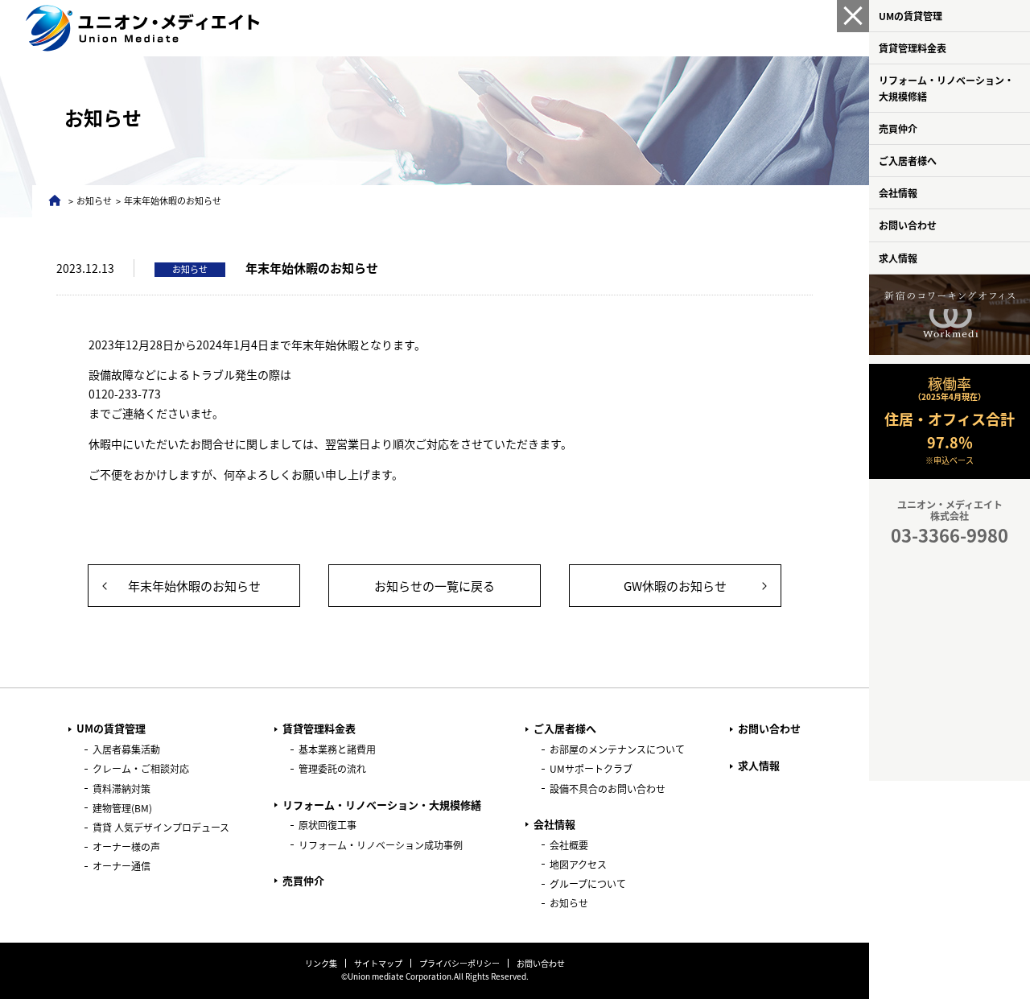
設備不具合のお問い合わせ (607, 788)
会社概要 (569, 845)
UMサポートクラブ (591, 768)
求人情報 (898, 258)
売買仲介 (898, 128)
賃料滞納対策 (121, 788)
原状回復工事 (327, 825)
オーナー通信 (121, 866)
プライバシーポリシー (459, 963)
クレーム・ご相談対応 (141, 768)
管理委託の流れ (332, 768)
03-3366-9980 (949, 534)
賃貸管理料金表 (912, 48)
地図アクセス (578, 864)
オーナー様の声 (126, 846)
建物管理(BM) (122, 808)
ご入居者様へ (908, 160)
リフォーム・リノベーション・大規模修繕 (946, 87)
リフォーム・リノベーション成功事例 (381, 845)
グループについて (588, 883)
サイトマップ (378, 963)
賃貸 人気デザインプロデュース (161, 827)
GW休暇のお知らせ (675, 585)
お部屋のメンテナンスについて (617, 749)
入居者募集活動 (126, 749)
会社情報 (898, 193)
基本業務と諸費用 (337, 749)
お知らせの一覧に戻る (434, 585)
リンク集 (321, 963)
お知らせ (94, 200)
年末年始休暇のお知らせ (194, 585)
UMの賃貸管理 (910, 16)
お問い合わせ (908, 225)
